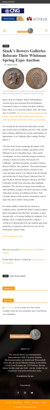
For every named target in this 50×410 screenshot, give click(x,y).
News (5, 46)
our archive (9, 307)
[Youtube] (31, 393)
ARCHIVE (8, 300)
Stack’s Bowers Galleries (18, 276)
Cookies (26, 402)
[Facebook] (18, 393)
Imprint (8, 402)
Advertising (35, 402)
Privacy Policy (17, 402)
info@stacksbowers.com (12, 236)
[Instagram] (25, 392)
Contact (43, 402)
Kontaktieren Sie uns (25, 376)
